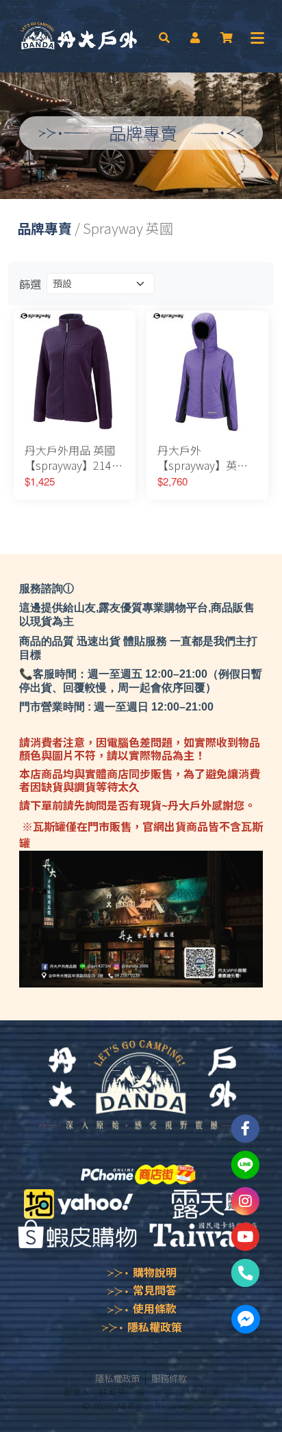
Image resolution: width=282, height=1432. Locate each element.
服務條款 (169, 1378)
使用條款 (155, 1308)
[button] (164, 36)
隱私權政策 (154, 1326)
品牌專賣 (44, 228)
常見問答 (155, 1290)
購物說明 (155, 1272)
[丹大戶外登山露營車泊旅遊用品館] (79, 36)
